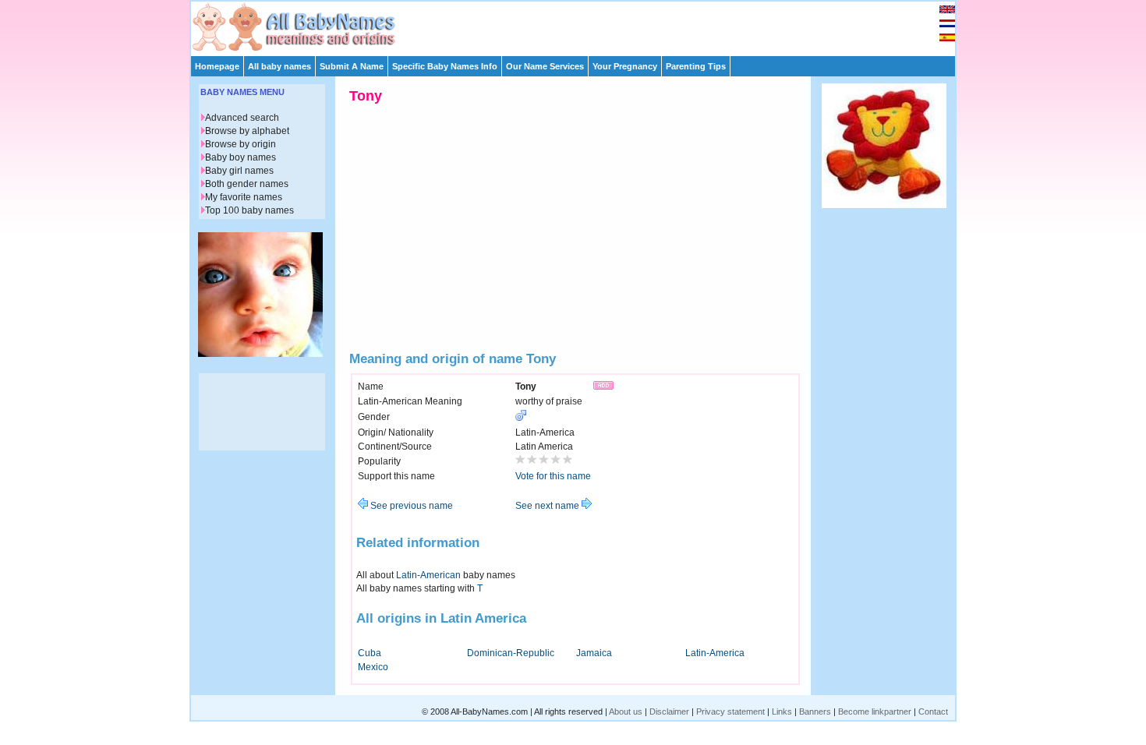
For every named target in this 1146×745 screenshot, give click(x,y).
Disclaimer (669, 711)
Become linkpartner (874, 711)
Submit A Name (352, 66)
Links (782, 711)
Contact (933, 711)
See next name (548, 505)
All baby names (279, 66)
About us (625, 711)
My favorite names (243, 197)
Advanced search (242, 117)
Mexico (373, 667)
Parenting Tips (696, 66)
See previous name (410, 505)
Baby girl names (239, 170)
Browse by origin (240, 144)
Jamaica (594, 653)
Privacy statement (730, 711)
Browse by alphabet (247, 130)
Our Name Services (545, 66)
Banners (815, 711)
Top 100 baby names (249, 210)
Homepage (217, 66)
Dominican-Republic (510, 653)
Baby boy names (240, 157)
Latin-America (715, 653)
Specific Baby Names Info (444, 66)
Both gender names (246, 183)
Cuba (369, 653)
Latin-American (428, 575)
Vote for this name (553, 476)
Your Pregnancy (624, 66)
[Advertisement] (580, 25)
